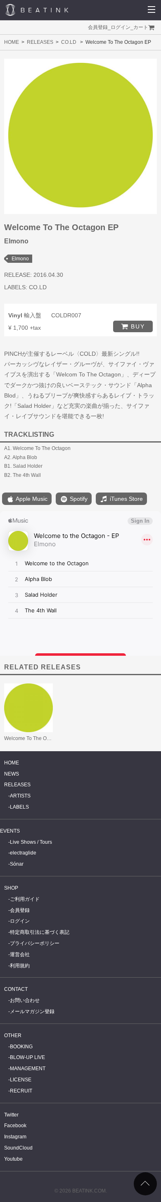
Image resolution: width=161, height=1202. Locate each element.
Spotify (78, 498)
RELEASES (40, 42)
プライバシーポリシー (34, 943)
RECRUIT (21, 1091)
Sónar (17, 864)
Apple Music (30, 498)
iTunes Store (125, 498)
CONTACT (16, 989)
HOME (11, 42)
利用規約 (20, 966)
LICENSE (20, 1080)
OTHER (12, 1035)
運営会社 (20, 954)
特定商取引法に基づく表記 (39, 932)
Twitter (11, 1115)
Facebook (15, 1125)
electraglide (23, 853)
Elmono (20, 259)
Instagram (15, 1137)
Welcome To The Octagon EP (37, 738)
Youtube (13, 1159)
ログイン (120, 27)
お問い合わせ (25, 1000)
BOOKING (21, 1047)
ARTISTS (20, 796)
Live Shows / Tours (31, 842)
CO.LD (68, 42)
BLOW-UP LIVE (27, 1057)
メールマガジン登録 (32, 1011)
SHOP (11, 888)
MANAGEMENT (27, 1068)
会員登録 (98, 27)
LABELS (19, 807)
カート (140, 27)
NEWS (11, 774)
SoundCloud (18, 1148)
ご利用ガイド (25, 899)
